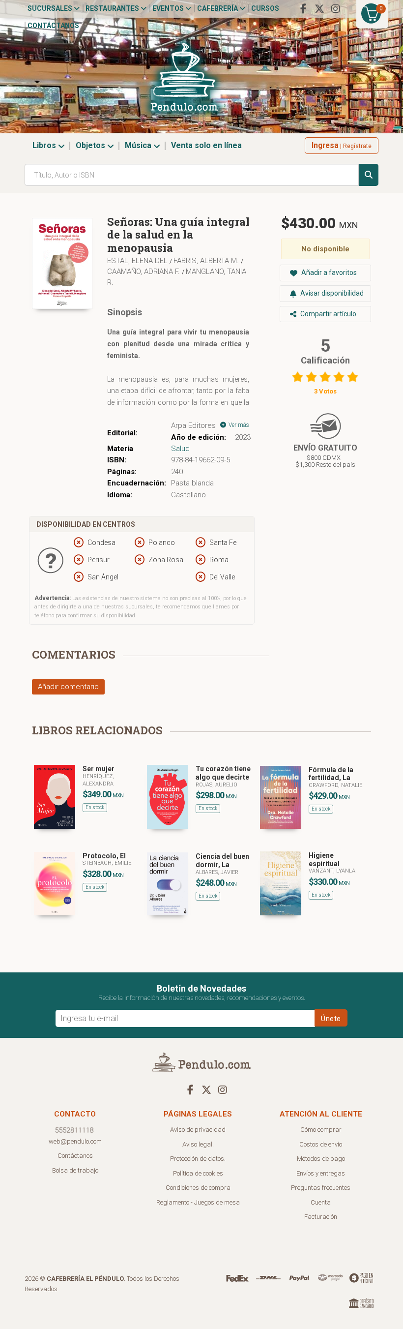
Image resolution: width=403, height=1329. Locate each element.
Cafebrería (218, 8)
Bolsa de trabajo (75, 1170)
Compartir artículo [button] (327, 314)
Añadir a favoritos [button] (328, 272)
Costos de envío (320, 1144)
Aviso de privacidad (198, 1129)
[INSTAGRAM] (335, 9)
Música (139, 145)
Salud (180, 448)
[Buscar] (368, 175)
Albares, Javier (217, 872)
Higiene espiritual (324, 859)
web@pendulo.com (75, 1141)
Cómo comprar (321, 1129)
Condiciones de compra (198, 1187)
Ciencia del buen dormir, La (222, 860)
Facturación (320, 1216)
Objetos (91, 145)
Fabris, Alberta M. (207, 260)
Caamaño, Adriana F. (144, 271)
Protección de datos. (198, 1158)
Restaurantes (113, 8)
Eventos (168, 8)
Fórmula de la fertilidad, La (331, 774)
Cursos (265, 8)
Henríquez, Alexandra (98, 779)
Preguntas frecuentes (320, 1187)
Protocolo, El (104, 856)
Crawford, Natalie (335, 785)
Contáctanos (53, 26)
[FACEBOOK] (303, 9)
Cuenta (321, 1202)
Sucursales (51, 8)
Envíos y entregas (320, 1173)
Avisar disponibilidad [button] (331, 293)
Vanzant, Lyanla (332, 871)
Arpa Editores (193, 425)
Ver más (238, 425)
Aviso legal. (198, 1144)
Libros (45, 145)
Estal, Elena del (138, 260)
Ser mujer (99, 769)
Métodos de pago (321, 1158)
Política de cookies (198, 1173)
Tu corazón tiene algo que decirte (223, 773)
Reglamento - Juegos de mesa (198, 1202)
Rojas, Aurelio (216, 785)
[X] (319, 9)
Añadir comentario (68, 686)
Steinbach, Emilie (107, 863)
